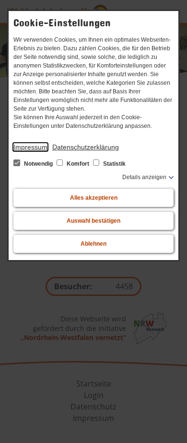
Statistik (114, 163)
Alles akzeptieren (93, 197)
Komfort (78, 163)
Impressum (30, 147)
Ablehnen (93, 243)
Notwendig (38, 163)
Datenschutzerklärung (85, 147)
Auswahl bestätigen (93, 220)
